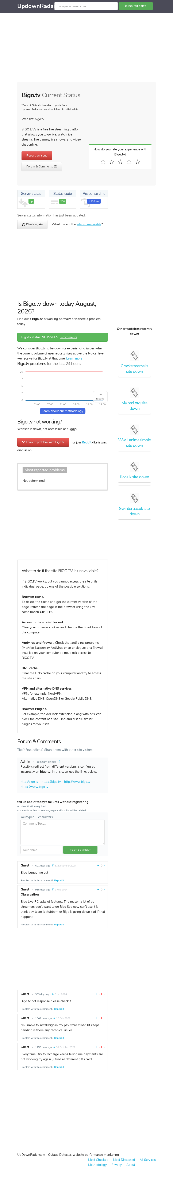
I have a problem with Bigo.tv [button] (44, 442)
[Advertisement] (86, 48)
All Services (148, 1160)
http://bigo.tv (29, 782)
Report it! (59, 880)
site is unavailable (89, 224)
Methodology (97, 1165)
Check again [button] (34, 224)
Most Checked (98, 1160)
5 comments (68, 337)
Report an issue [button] (36, 156)
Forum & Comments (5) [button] (41, 167)
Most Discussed (124, 1160)
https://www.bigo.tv (34, 787)
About (130, 1165)
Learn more (74, 358)
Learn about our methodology (62, 411)
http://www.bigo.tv (77, 782)
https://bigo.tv (51, 782)
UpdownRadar (36, 6)
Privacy (116, 1165)
